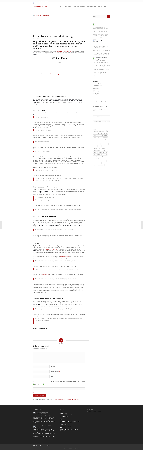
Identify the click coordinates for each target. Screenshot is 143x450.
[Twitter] (33, 1)
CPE (99, 135)
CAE (101, 133)
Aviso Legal (54, 445)
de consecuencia (50, 249)
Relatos (101, 160)
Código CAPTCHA (54, 387)
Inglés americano (97, 148)
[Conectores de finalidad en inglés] (59, 24)
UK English (104, 163)
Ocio (94, 90)
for (101, 143)
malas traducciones (97, 150)
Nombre (53, 366)
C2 (98, 133)
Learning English (96, 88)
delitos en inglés (105, 137)
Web (52, 376)
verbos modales (64, 256)
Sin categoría (96, 93)
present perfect (97, 158)
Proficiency (96, 160)
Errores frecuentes (97, 139)
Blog (61, 419)
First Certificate (97, 143)
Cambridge (45, 274)
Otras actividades (64, 416)
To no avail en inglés (101, 116)
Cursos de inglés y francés (66, 415)
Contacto (62, 418)
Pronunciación (96, 91)
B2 (94, 133)
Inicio (61, 411)
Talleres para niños (64, 427)
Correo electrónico (55, 371)
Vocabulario (95, 95)
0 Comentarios (42, 38)
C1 (96, 133)
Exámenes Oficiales (97, 85)
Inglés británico (105, 148)
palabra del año (101, 152)
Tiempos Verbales (97, 163)
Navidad (95, 152)
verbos (95, 165)
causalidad (59, 51)
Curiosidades (104, 135)
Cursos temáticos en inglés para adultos (69, 429)
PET (106, 152)
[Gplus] (38, 1)
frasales (95, 146)
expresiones (105, 139)
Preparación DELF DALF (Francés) (67, 423)
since (105, 160)
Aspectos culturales (97, 83)
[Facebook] (36, 1)
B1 (107, 131)
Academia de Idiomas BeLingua (45, 445)
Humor (99, 146)
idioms (103, 146)
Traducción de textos (65, 430)
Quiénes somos (63, 413)
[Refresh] (44, 385)
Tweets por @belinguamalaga (99, 101)
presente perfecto (97, 156)
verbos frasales (101, 165)
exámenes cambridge (98, 141)
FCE (104, 141)
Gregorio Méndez (96, 121)
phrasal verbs (104, 154)
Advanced (96, 131)
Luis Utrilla (57, 38)
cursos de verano (97, 137)
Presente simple (105, 156)
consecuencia (67, 51)
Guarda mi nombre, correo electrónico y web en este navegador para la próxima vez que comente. (68, 382)
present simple (104, 158)
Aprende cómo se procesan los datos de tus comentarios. (66, 399)
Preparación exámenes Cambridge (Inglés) (69, 421)
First (107, 141)
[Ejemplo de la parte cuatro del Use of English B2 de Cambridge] (1, 225)
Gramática (50, 38)
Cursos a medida (64, 424)
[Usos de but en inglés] (142, 225)
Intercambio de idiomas (65, 426)
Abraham (94, 112)
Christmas (96, 135)
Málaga (104, 150)
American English (102, 131)
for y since (106, 143)
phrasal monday (97, 154)
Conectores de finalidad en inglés (54, 36)
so (107, 160)
